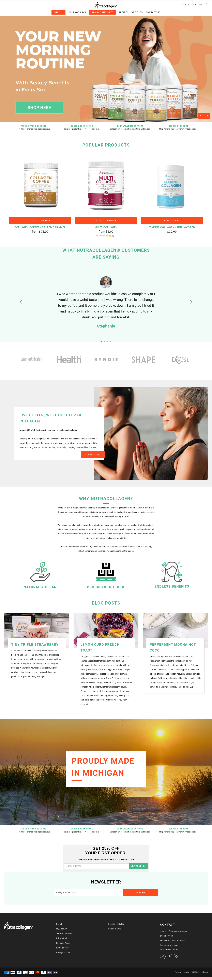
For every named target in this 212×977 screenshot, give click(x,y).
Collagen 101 (77, 12)
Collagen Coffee (63, 952)
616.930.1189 (166, 936)
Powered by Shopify (182, 972)
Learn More (92, 455)
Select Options (40, 220)
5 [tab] (112, 117)
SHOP (57, 12)
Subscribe (140, 892)
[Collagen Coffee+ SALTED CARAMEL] (40, 185)
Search (59, 924)
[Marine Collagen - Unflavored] (172, 185)
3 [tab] (106, 117)
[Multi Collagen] (106, 185)
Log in (185, 5)
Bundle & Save (114, 929)
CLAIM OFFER (138, 866)
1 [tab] (100, 117)
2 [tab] (103, 117)
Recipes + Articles (131, 12)
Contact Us (153, 12)
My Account (61, 929)
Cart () (197, 4)
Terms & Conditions (65, 933)
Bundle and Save (102, 12)
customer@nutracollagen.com (173, 931)
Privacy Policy (62, 938)
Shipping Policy (63, 943)
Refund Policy (62, 948)
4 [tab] (109, 117)
